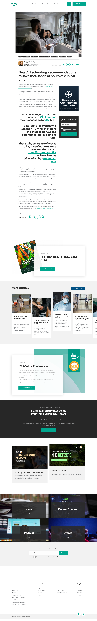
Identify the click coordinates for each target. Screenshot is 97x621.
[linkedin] (79, 614)
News (23, 4)
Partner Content (41, 590)
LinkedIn (79, 593)
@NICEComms (47, 117)
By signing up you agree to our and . (69, 129)
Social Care (14, 600)
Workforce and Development (19, 605)
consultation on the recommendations (44, 208)
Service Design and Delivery (19, 597)
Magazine (28, 4)
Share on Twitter (68, 64)
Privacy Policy (60, 590)
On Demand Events (46, 4)
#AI (47, 120)
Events (39, 4)
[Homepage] (14, 4)
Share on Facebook (72, 64)
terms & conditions (67, 129)
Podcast (34, 4)
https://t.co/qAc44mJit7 (42, 153)
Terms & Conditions (61, 593)
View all (78, 288)
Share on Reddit (77, 64)
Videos (39, 595)
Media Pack (55, 4)
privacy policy (60, 557)
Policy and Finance (16, 595)
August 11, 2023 (49, 160)
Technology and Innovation (19, 602)
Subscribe (78, 4)
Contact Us (80, 588)
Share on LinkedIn (63, 64)
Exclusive (62, 4)
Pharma (14, 593)
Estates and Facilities (17, 588)
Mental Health (15, 590)
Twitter (79, 595)
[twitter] (83, 614)
